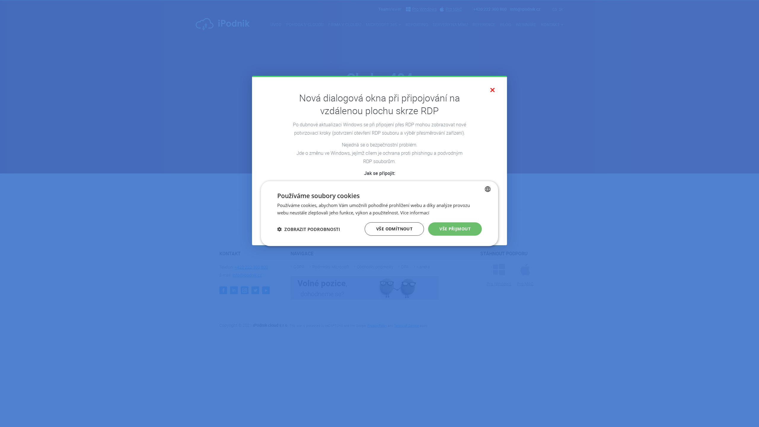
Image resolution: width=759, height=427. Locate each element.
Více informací (414, 213)
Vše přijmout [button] (455, 229)
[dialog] (379, 213)
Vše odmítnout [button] (394, 229)
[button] (308, 229)
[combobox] (488, 189)
